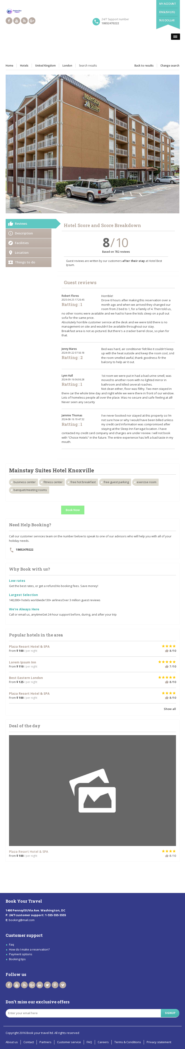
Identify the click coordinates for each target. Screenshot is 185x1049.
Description (24, 233)
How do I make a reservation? (29, 949)
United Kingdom (45, 65)
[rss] (24, 20)
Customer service (69, 1042)
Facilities (22, 243)
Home (9, 65)
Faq (11, 944)
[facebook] (9, 20)
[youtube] (16, 20)
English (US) (167, 12)
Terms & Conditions (127, 1042)
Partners (45, 1042)
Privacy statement (159, 1042)
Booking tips (17, 959)
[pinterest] (55, 985)
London (67, 65)
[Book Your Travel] (93, 11)
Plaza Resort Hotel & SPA (28, 851)
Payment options (20, 954)
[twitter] (47, 985)
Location (22, 252)
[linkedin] (39, 985)
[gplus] (32, 20)
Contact (28, 1042)
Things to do (25, 262)
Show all (170, 709)
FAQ (89, 1042)
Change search (169, 65)
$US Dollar (166, 20)
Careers (103, 1042)
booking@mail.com (22, 920)
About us (12, 1042)
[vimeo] (62, 985)
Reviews (21, 223)
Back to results (144, 65)
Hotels (24, 65)
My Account (167, 4)
